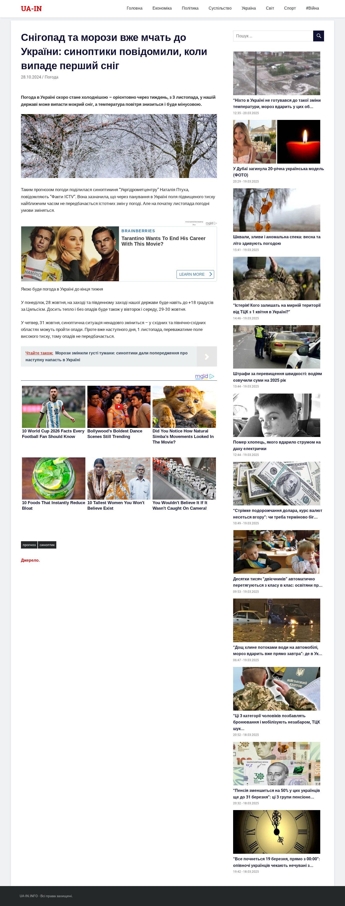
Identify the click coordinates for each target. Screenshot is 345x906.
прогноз (29, 545)
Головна (134, 8)
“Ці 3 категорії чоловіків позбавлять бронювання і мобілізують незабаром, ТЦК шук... (276, 722)
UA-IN (31, 8)
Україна (249, 8)
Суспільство (220, 8)
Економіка (162, 8)
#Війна (312, 8)
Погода (51, 77)
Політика (190, 8)
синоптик (47, 545)
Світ (270, 8)
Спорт (290, 8)
